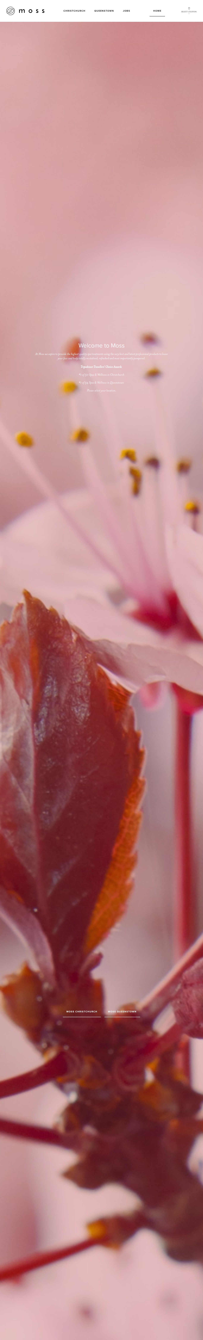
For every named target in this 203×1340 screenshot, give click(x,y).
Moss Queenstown (122, 1011)
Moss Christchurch (81, 1011)
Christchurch (74, 11)
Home (157, 11)
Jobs (126, 11)
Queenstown (104, 11)
